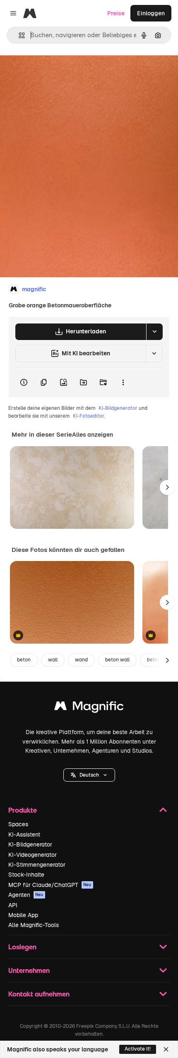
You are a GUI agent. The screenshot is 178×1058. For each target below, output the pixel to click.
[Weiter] (167, 487)
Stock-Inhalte (26, 874)
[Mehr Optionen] (123, 382)
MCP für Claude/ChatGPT (49, 885)
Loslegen (22, 946)
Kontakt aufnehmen (39, 993)
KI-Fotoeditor (88, 416)
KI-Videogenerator (32, 854)
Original (53, 71)
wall (53, 659)
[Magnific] (89, 707)
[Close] (166, 1049)
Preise (116, 13)
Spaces (18, 824)
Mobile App (23, 915)
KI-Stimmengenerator (36, 864)
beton (24, 659)
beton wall (117, 659)
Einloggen (151, 13)
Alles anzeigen (92, 434)
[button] (89, 775)
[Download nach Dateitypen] (154, 331)
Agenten (25, 895)
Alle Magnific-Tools (33, 925)
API (12, 905)
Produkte (22, 810)
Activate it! (138, 1049)
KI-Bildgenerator (118, 408)
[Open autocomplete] (18, 35)
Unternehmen (29, 970)
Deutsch (89, 775)
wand (81, 659)
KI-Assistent (24, 834)
